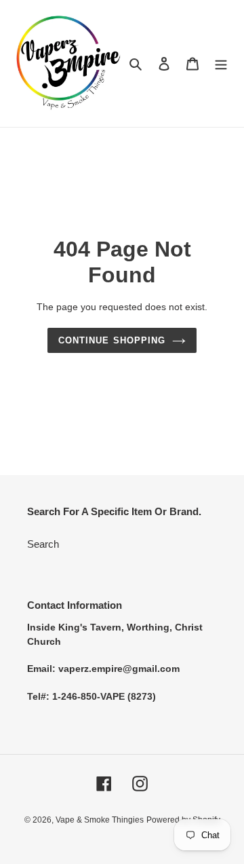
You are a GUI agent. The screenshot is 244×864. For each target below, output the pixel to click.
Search (43, 544)
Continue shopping (111, 340)
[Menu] (221, 63)
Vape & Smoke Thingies (100, 820)
